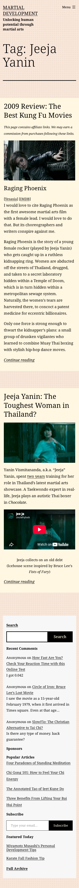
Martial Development (20, 10)
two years (36, 476)
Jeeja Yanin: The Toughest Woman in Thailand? (36, 405)
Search (60, 636)
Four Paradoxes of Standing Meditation (38, 763)
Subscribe (60, 825)
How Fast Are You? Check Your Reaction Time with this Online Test (35, 663)
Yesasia (11, 199)
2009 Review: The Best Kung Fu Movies (38, 110)
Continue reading (19, 359)
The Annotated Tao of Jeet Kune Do (35, 788)
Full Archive (17, 868)
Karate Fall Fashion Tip (25, 858)
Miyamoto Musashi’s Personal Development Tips (30, 847)
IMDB (25, 199)
